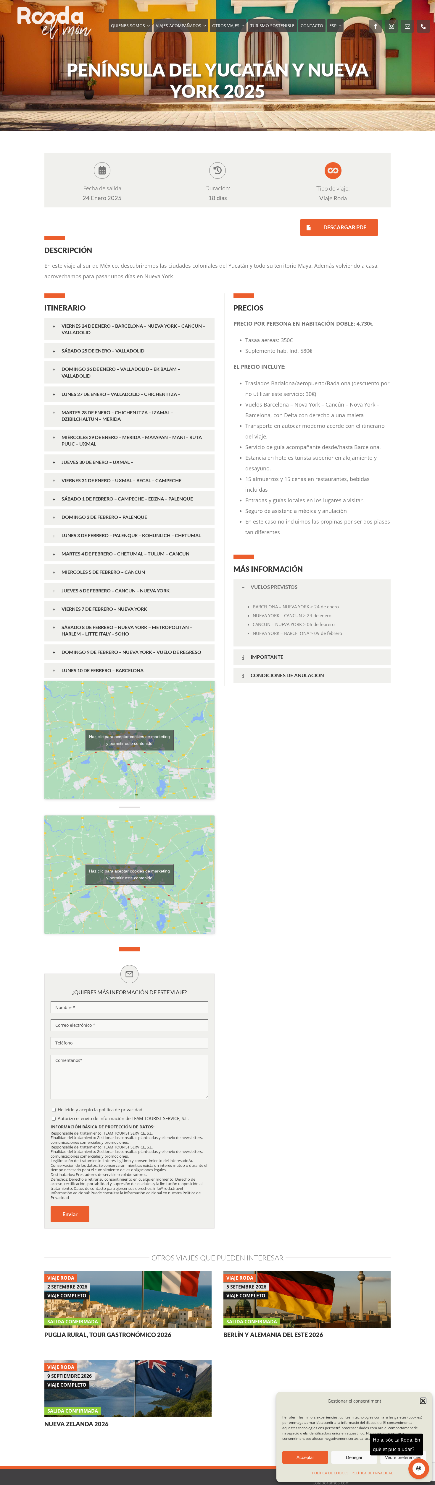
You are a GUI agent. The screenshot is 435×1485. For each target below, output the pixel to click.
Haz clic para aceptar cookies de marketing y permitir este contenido (129, 740)
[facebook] (375, 26)
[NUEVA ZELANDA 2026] (128, 1365)
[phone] (423, 26)
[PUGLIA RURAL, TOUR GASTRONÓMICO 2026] (128, 1276)
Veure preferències (403, 1457)
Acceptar (305, 1457)
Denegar (354, 1457)
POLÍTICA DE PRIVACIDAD (373, 1473)
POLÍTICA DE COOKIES (330, 1473)
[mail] (407, 26)
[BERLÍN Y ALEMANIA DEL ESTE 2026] (307, 1276)
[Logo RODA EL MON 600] (54, 8)
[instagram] (391, 26)
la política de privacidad (118, 1109)
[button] (423, 1401)
